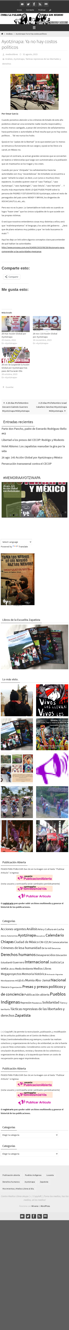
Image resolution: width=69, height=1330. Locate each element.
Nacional (58, 979)
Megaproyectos (11, 974)
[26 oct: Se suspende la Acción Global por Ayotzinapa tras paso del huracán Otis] (16, 355)
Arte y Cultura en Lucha (51, 929)
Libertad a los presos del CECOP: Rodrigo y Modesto (33, 439)
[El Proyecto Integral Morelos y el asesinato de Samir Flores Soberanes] (17, 768)
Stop (65, 512)
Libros (12, 968)
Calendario (55, 935)
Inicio (19, 10)
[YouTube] (22, 4)
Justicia (55, 962)
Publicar (42, 10)
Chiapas (7, 941)
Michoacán (51, 974)
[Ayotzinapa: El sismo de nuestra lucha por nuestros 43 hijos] (17, 802)
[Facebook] (34, 4)
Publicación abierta (36, 994)
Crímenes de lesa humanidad (21, 947)
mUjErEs (20, 980)
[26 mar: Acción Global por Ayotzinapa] (16, 324)
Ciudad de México (26, 942)
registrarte (8, 903)
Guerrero (18, 962)
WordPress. (45, 1205)
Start (63, 512)
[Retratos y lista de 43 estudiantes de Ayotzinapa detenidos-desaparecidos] (52, 700)
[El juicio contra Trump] (52, 836)
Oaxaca (5, 987)
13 (49, 515)
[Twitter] (28, 4)
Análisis (9, 34)
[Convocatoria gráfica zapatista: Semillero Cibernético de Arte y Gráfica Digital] (52, 734)
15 (55, 515)
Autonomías (12, 935)
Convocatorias (59, 942)
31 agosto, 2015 (30, 54)
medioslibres (12, 54)
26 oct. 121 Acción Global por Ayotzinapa (11, 488)
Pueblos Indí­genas (33, 1175)
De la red (46, 947)
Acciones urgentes (13, 928)
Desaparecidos (45, 955)
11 (42, 515)
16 (58, 515)
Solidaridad (50, 1002)
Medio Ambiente (24, 968)
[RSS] (40, 4)
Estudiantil (6, 962)
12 (46, 515)
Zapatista (23, 1015)
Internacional (37, 961)
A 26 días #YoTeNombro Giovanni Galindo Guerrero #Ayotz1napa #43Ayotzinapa (15, 406)
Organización (16, 987)
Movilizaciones (8, 980)
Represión (26, 1002)
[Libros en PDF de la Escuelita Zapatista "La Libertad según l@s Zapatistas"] (17, 734)
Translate (23, 546)
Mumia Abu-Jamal (38, 980)
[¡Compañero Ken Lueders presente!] (17, 836)
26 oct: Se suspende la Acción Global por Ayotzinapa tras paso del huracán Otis (15, 367)
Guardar (9, 386)
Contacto (30, 10)
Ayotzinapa (19, 58)
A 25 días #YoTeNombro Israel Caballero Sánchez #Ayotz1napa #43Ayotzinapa (51, 406)
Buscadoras (40, 936)
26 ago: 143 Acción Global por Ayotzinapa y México (32, 457)
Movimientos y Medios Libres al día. (18, 1188)
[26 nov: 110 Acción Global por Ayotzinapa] (47, 324)
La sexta (50, 1175)
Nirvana (34, 1205)
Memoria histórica (34, 974)
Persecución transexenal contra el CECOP (27, 463)
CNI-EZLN (45, 942)
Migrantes (59, 974)
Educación (61, 954)
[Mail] (46, 4)
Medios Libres (42, 968)
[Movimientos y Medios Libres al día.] (17, 700)
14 (52, 515)
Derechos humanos (18, 954)
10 (39, 515)
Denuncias (56, 948)
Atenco (4, 935)
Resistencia (37, 1002)
